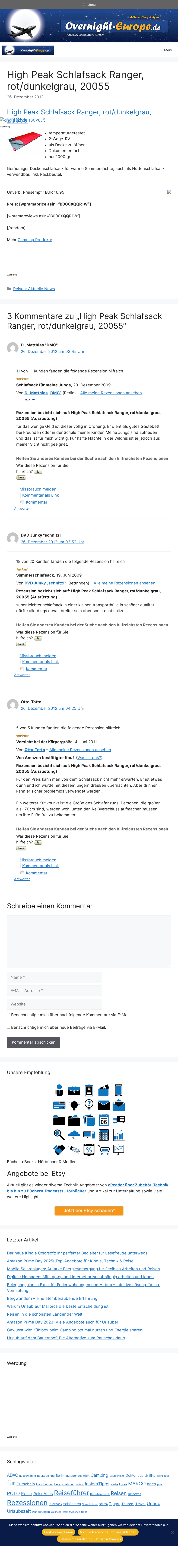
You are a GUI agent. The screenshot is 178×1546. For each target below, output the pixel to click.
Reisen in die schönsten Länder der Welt (44, 1314)
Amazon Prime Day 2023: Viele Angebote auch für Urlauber (62, 1322)
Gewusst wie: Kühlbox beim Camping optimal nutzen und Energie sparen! (75, 1330)
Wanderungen (41, 1511)
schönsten (72, 1504)
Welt (65, 1511)
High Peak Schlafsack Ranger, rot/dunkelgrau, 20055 (79, 116)
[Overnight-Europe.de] (28, 50)
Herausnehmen (64, 1484)
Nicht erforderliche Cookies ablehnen (108, 1532)
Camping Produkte (35, 239)
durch (144, 1475)
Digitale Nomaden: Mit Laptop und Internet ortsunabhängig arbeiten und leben (80, 1276)
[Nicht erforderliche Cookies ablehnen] (172, 1532)
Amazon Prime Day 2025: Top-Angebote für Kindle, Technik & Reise (70, 1261)
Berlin (60, 1475)
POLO (13, 1493)
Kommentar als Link (40, 495)
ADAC (12, 1475)
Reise (26, 1493)
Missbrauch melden (38, 489)
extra (160, 1475)
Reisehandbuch (100, 1494)
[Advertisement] (91, 259)
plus (159, 1484)
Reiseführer (71, 1493)
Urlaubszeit (19, 1511)
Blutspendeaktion (77, 1475)
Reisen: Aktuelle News (34, 288)
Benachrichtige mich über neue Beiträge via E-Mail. (58, 1027)
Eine (152, 1475)
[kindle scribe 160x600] (23, 120)
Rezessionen (27, 1503)
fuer (166, 1475)
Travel (140, 1504)
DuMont (132, 1475)
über (84, 1511)
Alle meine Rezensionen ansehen (111, 393)
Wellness (56, 1511)
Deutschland (116, 1475)
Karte (114, 1484)
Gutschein (25, 1484)
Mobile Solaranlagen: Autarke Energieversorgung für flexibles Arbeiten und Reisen (83, 1269)
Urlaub (153, 1503)
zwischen (74, 1511)
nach (151, 1484)
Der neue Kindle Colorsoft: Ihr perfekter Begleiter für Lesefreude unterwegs (77, 1253)
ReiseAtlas (43, 1493)
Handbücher (44, 1484)
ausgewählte (27, 1475)
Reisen (119, 1493)
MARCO (137, 1483)
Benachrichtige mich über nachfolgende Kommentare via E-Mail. (70, 1014)
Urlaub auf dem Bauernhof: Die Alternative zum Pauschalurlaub (66, 1338)
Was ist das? (89, 757)
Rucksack (55, 1504)
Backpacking (46, 1475)
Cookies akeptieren (58, 1532)
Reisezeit (134, 1494)
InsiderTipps (97, 1483)
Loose (123, 1484)
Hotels (80, 1484)
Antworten (22, 508)
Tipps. (114, 1503)
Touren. (127, 1504)
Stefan (103, 1504)
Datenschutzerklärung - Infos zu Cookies (90, 1539)
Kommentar (36, 502)
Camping (99, 1475)
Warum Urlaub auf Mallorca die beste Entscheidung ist (57, 1306)
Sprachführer (90, 1504)
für (11, 1483)
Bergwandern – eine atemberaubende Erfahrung (52, 1298)
